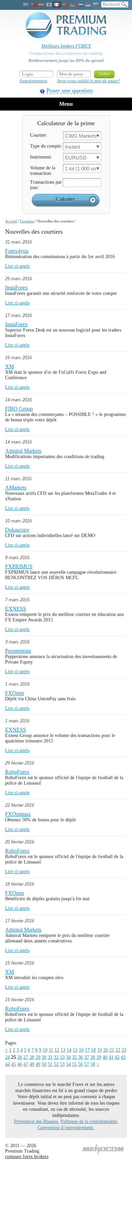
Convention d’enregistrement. (66, 1127)
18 (93, 1050)
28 (31, 1057)
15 (75, 1050)
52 (56, 1064)
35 (74, 1057)
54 (68, 1064)
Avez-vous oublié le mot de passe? (88, 80)
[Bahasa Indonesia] (88, 4)
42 (117, 1057)
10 (45, 1050)
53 (62, 1064)
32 (56, 1057)
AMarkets (15, 487)
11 (51, 1050)
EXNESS (15, 609)
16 (81, 1050)
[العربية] (80, 4)
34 (68, 1057)
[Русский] (95, 4)
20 (105, 1050)
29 (38, 1057)
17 (87, 1050)
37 (86, 1057)
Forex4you (16, 251)
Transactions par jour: (46, 185)
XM (9, 366)
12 (56, 1050)
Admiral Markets (23, 451)
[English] (25, 4)
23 (124, 1050)
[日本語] (49, 4)
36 (80, 1057)
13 (63, 1050)
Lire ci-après (17, 266)
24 (7, 1057)
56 (80, 1064)
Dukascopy (17, 530)
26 (19, 1057)
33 (62, 1057)
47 (25, 1064)
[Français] (57, 4)
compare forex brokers (26, 1156)
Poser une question (69, 90)
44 (7, 1064)
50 (44, 1064)
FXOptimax (18, 814)
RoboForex (17, 772)
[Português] (64, 4)
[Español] (41, 4)
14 (69, 1050)
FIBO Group (19, 409)
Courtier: (38, 135)
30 (44, 1057)
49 (38, 1064)
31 (50, 1057)
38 (92, 1057)
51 (50, 1064)
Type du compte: (46, 146)
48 (31, 1064)
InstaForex (16, 287)
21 (111, 1050)
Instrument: (41, 157)
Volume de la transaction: (42, 170)
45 (13, 1064)
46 (19, 1064)
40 (105, 1057)
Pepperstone (18, 651)
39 (98, 1057)
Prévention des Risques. (36, 1121)
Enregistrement (33, 80)
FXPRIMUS (18, 566)
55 (74, 1064)
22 (117, 1050)
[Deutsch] (72, 4)
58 (92, 1064)
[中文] (33, 4)
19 (99, 1050)
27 (25, 1057)
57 (86, 1064)
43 (123, 1057)
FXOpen (14, 693)
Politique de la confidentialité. (89, 1121)
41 (111, 1057)
